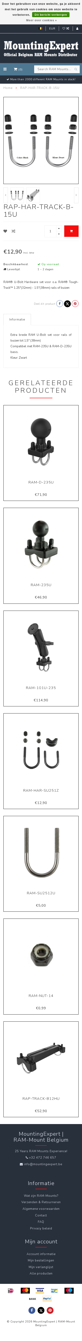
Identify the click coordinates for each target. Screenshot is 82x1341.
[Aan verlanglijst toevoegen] (5, 231)
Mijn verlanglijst (41, 1267)
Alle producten (41, 1274)
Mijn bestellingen (41, 1260)
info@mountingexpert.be (43, 1164)
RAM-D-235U (41, 482)
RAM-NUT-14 (41, 995)
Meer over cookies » (41, 20)
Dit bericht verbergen (51, 14)
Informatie (17, 320)
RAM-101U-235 (41, 687)
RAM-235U (41, 585)
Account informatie (41, 1254)
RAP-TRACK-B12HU (41, 1098)
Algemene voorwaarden (41, 1209)
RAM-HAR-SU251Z (41, 790)
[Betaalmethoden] (10, 1290)
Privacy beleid (41, 1228)
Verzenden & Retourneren (41, 1202)
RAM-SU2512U (41, 893)
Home (8, 88)
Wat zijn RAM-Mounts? (41, 1196)
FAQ (41, 1222)
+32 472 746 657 (42, 1158)
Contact (41, 1215)
